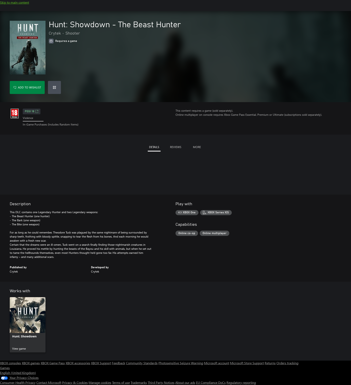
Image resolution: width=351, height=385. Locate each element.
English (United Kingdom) (18, 373)
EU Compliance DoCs (211, 382)
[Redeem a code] (54, 87)
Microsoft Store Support (247, 363)
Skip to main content (14, 2)
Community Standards (142, 363)
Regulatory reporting (241, 382)
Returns (270, 363)
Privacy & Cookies (75, 382)
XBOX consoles (10, 363)
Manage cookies (100, 382)
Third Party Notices (161, 382)
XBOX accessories (78, 363)
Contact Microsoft (48, 382)
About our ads (185, 382)
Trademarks (139, 382)
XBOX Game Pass (53, 363)
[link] (28, 324)
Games (5, 368)
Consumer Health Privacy (18, 382)
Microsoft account (216, 363)
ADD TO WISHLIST (29, 87)
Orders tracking (287, 363)
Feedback (118, 363)
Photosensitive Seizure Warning (180, 363)
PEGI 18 (29, 111)
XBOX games (31, 363)
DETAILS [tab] (154, 147)
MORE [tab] (197, 147)
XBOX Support (101, 363)
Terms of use (121, 382)
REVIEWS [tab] (175, 147)
